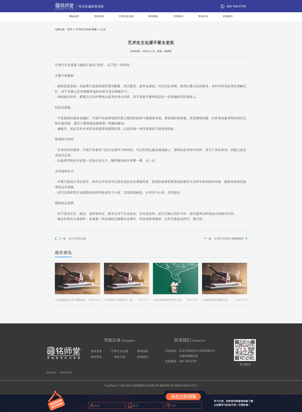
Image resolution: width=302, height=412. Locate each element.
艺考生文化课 (126, 16)
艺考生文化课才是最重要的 (229, 238)
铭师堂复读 (66, 372)
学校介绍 (203, 16)
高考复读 (99, 16)
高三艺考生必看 (77, 238)
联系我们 (228, 16)
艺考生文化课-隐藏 (86, 29)
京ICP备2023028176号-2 (184, 385)
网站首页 (74, 16)
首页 (69, 29)
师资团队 (153, 16)
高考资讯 (178, 16)
